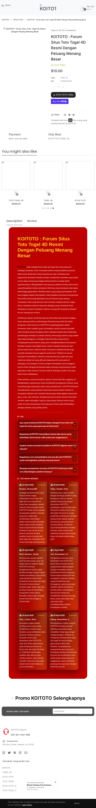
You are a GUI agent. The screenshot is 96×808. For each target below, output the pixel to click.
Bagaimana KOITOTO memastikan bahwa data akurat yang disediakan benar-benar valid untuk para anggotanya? (45, 435)
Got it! (76, 803)
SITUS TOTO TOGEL (11, 786)
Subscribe (85, 711)
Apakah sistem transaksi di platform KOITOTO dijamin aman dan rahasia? (48, 447)
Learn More (27, 805)
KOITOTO (5, 20)
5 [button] (53, 208)
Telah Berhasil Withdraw (35, 783)
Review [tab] (32, 221)
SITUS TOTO (18, 20)
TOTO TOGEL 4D (16, 200)
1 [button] (42, 208)
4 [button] (50, 208)
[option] (16, 186)
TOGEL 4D (48, 200)
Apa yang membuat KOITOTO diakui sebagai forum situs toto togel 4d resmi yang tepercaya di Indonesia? (47, 424)
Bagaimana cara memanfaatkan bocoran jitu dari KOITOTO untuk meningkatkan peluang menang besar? (45, 458)
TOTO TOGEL (8, 781)
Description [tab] (14, 221)
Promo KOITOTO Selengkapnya (49, 698)
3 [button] (48, 208)
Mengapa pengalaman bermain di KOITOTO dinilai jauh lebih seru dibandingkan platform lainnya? (46, 470)
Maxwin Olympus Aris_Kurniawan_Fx (40, 785)
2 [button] (45, 208)
